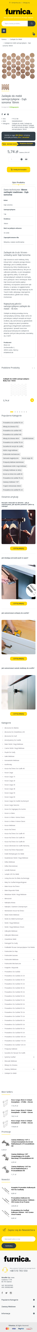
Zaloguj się (26, 3)
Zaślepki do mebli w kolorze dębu (23, 126)
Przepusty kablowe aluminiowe (13, 462)
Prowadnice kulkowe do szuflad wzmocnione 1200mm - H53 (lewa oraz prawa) (23, 1200)
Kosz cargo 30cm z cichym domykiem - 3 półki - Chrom (22, 1101)
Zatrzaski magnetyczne (10, 458)
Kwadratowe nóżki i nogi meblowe (14, 466)
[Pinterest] (8, 114)
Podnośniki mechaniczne (11, 454)
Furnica (4, 39)
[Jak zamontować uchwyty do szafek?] (18, 638)
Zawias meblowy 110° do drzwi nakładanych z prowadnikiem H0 (21, 1168)
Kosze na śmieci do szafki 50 (12, 474)
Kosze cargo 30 (27, 458)
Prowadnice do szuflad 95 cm (13, 423)
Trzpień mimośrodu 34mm (12, 486)
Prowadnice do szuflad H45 (12, 434)
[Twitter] (5, 114)
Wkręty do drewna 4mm (11, 438)
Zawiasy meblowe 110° (11, 482)
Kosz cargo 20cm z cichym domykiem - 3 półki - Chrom (22, 1111)
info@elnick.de (8, 352)
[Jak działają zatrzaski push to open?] (18, 583)
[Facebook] (2, 114)
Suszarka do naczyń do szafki (13, 446)
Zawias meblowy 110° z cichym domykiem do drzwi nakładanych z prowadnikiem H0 (22, 1143)
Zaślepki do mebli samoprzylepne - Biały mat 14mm (16, 380)
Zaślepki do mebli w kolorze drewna (22, 124)
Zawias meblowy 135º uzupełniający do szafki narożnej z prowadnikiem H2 (22, 1156)
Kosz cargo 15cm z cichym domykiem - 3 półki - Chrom (22, 1122)
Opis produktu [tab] (18, 182)
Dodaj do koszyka (20, 170)
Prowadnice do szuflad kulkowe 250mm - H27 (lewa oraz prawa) (22, 1212)
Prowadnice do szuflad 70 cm (13, 442)
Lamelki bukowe (28, 438)
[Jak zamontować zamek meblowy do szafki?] (18, 693)
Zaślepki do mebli (17, 123)
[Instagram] (11, 1292)
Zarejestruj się (15, 3)
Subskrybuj (8, 1246)
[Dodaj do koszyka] (32, 400)
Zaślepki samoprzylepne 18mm (23, 128)
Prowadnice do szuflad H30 (12, 430)
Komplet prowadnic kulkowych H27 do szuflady (23, 1188)
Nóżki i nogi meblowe (10, 450)
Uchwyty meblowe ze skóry (12, 470)
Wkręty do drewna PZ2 (10, 427)
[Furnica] (18, 12)
